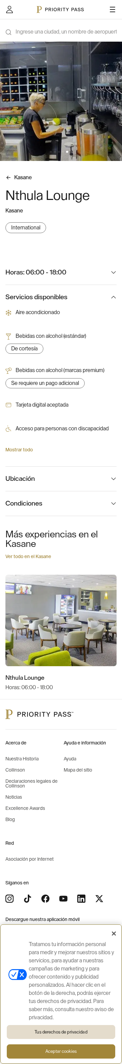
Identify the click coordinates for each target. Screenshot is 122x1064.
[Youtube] (63, 899)
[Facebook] (45, 899)
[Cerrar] (113, 933)
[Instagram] (9, 899)
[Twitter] (99, 899)
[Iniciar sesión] (9, 9)
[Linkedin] (81, 899)
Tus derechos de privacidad (61, 1032)
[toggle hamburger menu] (112, 9)
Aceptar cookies (61, 1051)
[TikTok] (27, 899)
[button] (51, 152)
